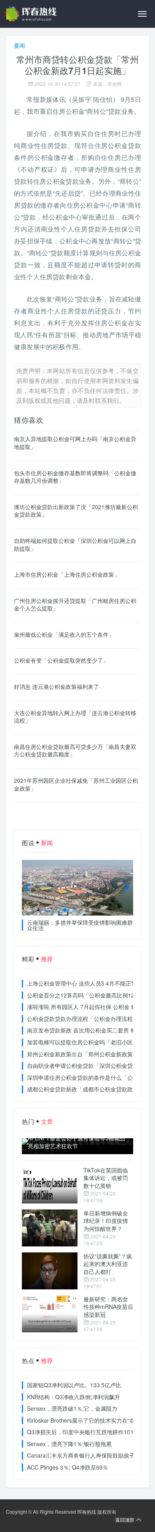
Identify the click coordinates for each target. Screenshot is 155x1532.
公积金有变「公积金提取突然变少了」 (61, 660)
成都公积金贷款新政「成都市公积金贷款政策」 (85, 1089)
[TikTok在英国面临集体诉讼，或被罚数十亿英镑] (50, 1184)
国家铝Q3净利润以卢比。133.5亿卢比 (74, 1385)
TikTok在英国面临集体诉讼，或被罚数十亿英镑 (105, 1178)
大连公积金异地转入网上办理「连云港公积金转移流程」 (75, 717)
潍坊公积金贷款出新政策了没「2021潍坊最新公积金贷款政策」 (76, 511)
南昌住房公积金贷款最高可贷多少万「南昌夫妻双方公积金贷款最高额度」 (75, 750)
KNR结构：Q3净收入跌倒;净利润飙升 (73, 1397)
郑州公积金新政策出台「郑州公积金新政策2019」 (89, 1054)
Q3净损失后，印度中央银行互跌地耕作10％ (81, 1432)
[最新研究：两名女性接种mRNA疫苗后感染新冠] (50, 1313)
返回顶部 (124, 1519)
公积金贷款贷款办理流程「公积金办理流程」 (82, 1019)
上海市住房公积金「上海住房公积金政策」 (67, 574)
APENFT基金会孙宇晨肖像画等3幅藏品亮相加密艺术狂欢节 (76, 1142)
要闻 (19, 45)
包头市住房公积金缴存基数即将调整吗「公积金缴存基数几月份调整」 (75, 477)
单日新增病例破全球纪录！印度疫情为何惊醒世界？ (105, 1221)
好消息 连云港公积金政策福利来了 (56, 686)
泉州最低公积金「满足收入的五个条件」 (64, 634)
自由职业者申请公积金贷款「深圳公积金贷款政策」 (91, 1065)
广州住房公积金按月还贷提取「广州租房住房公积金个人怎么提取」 (75, 604)
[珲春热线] (32, 14)
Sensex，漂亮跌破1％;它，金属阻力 (72, 1408)
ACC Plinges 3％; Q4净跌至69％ (67, 1467)
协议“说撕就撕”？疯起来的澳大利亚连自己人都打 (107, 1263)
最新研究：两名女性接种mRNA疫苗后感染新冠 (108, 1306)
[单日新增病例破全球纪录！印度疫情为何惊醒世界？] (50, 1227)
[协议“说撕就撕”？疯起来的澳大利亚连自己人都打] (50, 1270)
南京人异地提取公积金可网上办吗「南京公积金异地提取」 (75, 443)
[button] (64, 910)
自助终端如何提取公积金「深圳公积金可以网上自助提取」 (75, 544)
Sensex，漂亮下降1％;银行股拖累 (69, 1444)
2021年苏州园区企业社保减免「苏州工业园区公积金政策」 (76, 784)
